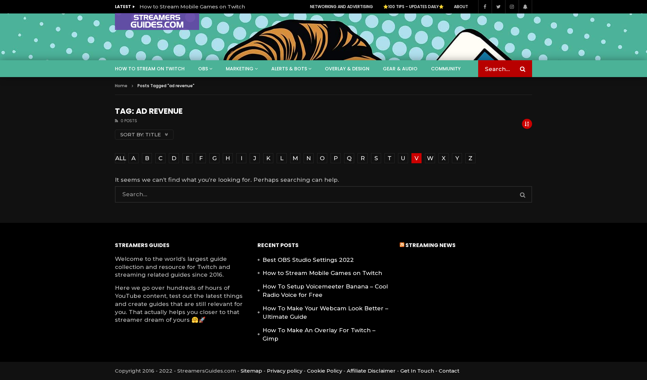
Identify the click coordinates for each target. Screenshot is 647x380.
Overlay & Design (347, 68)
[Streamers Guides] (157, 21)
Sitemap (251, 371)
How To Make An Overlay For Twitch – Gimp (319, 334)
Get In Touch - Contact (429, 371)
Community (446, 68)
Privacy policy (284, 371)
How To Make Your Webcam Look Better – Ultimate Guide (325, 312)
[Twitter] (498, 6)
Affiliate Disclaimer (371, 371)
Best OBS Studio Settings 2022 (308, 259)
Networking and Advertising (341, 6)
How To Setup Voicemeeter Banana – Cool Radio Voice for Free (325, 291)
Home (121, 86)
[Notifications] (525, 6)
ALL (120, 158)
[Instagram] (512, 6)
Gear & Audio (400, 68)
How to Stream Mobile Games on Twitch (192, 6)
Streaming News (430, 245)
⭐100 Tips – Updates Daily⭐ (413, 6)
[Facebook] (485, 6)
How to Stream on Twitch (150, 68)
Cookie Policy (324, 371)
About (461, 6)
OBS (203, 68)
